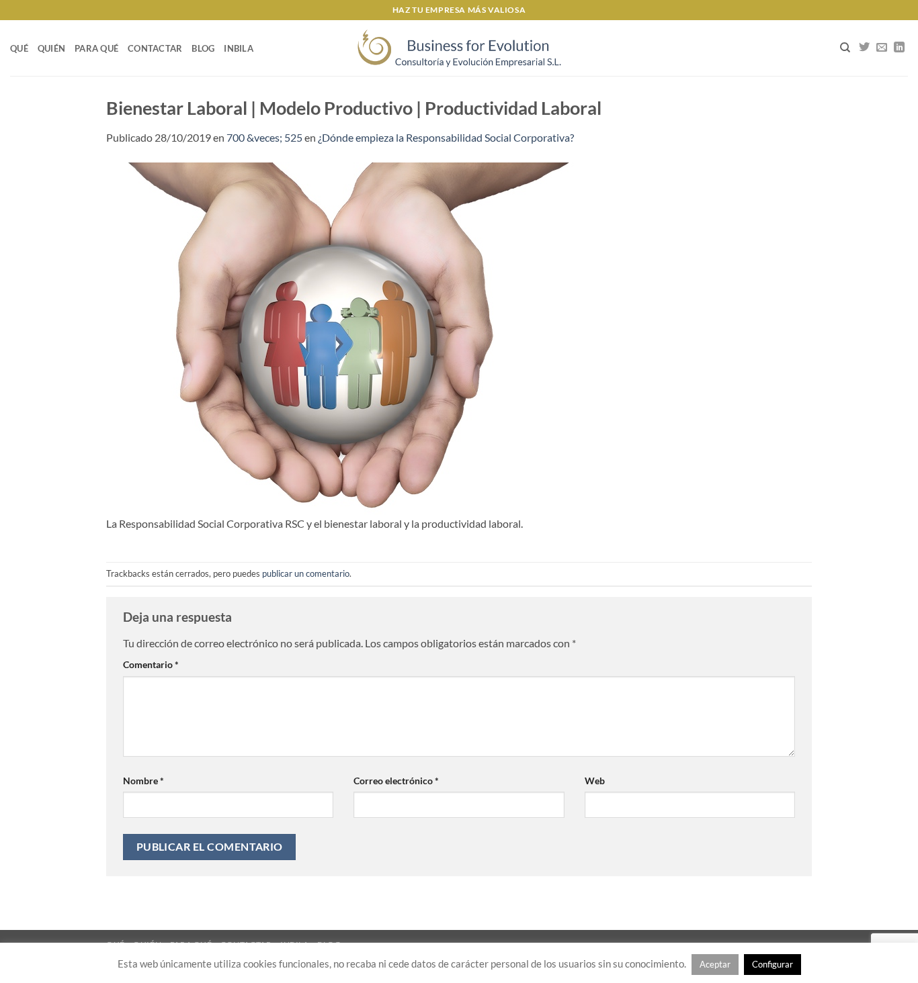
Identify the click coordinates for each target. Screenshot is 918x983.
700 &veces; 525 (264, 137)
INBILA (238, 48)
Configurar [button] (772, 964)
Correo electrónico (396, 780)
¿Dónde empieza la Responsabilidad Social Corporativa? (446, 137)
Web (595, 780)
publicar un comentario (305, 573)
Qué (19, 48)
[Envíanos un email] (881, 48)
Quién (51, 48)
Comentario (151, 664)
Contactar (155, 48)
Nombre (143, 780)
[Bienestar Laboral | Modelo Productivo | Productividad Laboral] (341, 336)
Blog (203, 48)
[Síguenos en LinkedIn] (899, 48)
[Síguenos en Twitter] (864, 48)
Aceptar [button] (715, 964)
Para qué (96, 48)
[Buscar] (845, 47)
